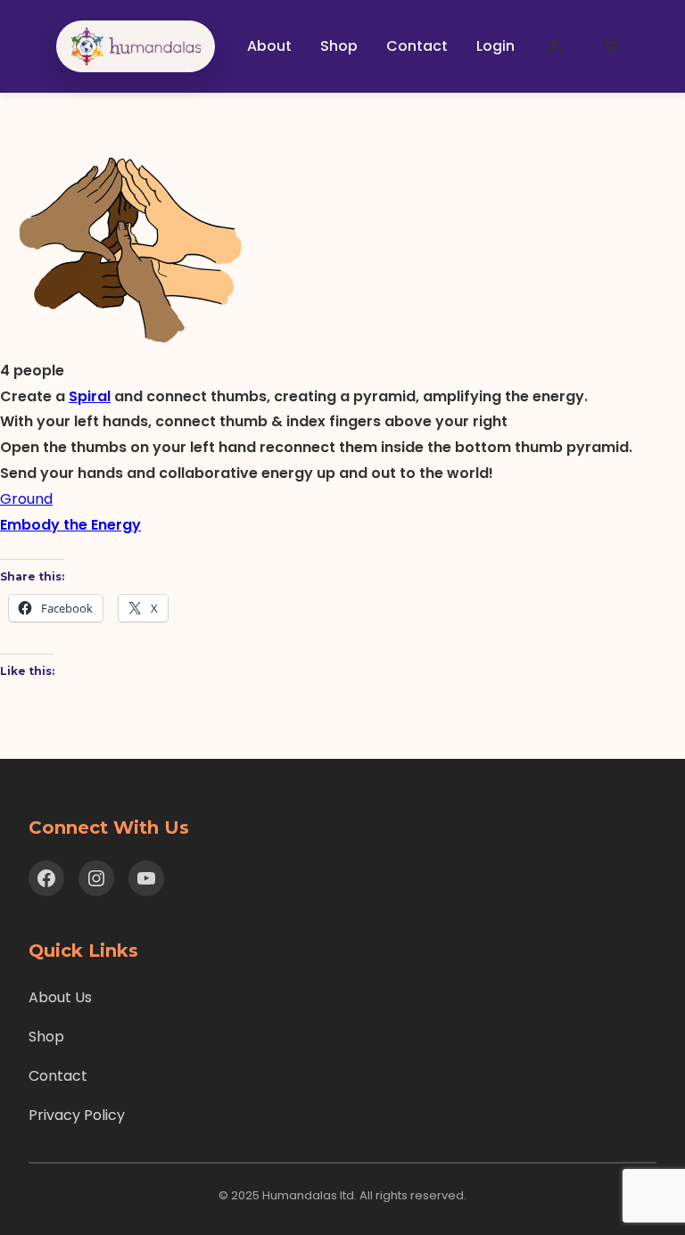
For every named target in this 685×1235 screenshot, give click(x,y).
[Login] (554, 46)
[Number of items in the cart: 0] (611, 46)
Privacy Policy (77, 1115)
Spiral (90, 396)
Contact (58, 1076)
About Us (60, 997)
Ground (26, 499)
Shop (46, 1036)
